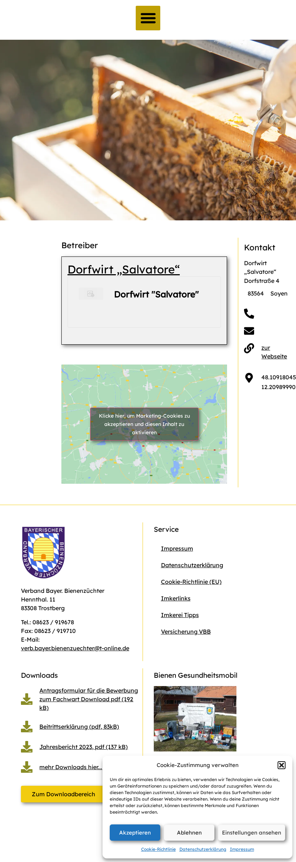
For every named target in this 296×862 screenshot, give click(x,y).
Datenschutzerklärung (202, 849)
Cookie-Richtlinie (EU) (191, 581)
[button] (281, 765)
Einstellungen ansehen (251, 832)
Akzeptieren (135, 832)
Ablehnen (189, 832)
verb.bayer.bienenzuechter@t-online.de (75, 648)
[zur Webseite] (249, 348)
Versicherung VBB (186, 631)
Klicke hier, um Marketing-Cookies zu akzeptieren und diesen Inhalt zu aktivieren (144, 423)
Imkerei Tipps (180, 615)
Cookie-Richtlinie (158, 849)
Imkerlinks (176, 598)
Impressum (242, 849)
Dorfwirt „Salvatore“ (124, 269)
